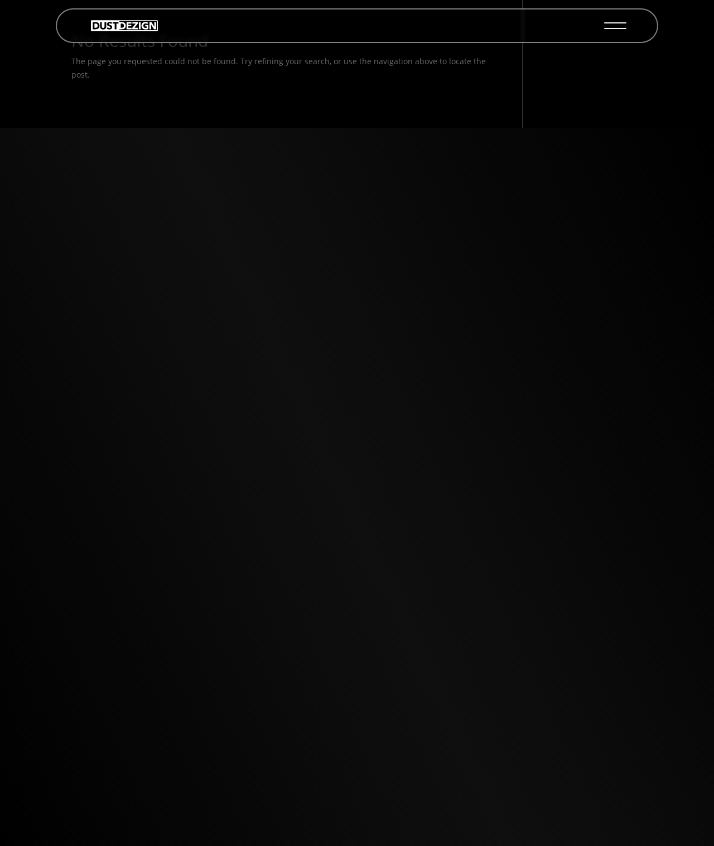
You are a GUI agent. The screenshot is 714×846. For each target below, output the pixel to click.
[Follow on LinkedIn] (180, 456)
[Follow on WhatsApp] (180, 403)
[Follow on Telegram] (180, 430)
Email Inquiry (357, 315)
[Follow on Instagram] (180, 483)
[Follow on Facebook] (180, 510)
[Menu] (615, 26)
